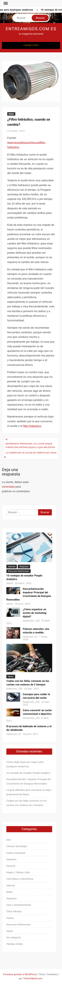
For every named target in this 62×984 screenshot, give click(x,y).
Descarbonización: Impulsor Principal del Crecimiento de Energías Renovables (28, 594)
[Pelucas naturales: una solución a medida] (13, 632)
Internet (11, 566)
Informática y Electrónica (19, 878)
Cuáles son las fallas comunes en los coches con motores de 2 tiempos (27, 682)
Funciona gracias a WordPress (20, 974)
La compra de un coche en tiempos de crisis (31, 453)
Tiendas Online (14, 944)
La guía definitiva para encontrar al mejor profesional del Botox (28, 792)
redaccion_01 (30, 636)
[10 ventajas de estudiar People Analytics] (29, 547)
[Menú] (5, 3)
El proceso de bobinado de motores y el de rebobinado (28, 728)
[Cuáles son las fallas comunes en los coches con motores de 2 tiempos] (29, 657)
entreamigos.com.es (31, 29)
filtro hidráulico (32, 425)
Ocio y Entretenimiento (18, 905)
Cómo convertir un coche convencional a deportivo (37, 712)
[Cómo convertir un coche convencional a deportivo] (13, 712)
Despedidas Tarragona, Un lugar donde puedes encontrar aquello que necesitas (30, 445)
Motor (11, 114)
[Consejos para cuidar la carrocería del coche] (13, 696)
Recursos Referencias (18, 571)
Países (10, 918)
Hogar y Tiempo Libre (18, 872)
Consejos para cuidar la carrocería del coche (36, 696)
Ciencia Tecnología (16, 846)
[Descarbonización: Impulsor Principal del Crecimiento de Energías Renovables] (13, 590)
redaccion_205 (14, 688)
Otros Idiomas (14, 911)
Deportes (11, 859)
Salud (9, 931)
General (10, 865)
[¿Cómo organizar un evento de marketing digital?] (13, 612)
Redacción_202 (31, 620)
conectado (8, 486)
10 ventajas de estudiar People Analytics (24, 577)
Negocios (23, 566)
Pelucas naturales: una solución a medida (36, 630)
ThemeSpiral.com (32, 978)
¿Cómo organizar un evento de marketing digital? (34, 612)
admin (9, 583)
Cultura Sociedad (15, 852)
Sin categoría (13, 937)
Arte (8, 839)
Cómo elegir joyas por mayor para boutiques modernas (25, 764)
